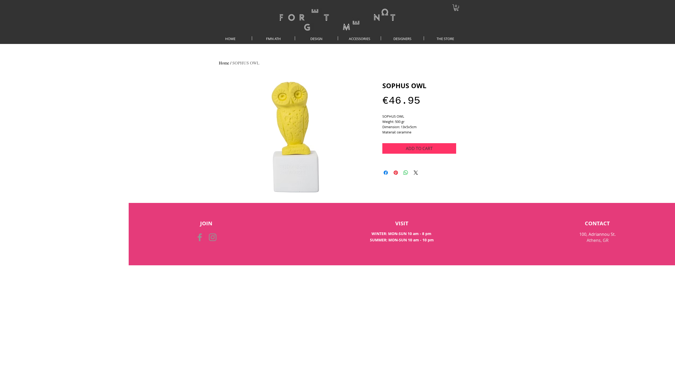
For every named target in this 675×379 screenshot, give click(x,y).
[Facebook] (200, 237)
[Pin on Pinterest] (396, 172)
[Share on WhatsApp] (406, 172)
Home (224, 63)
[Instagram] (213, 237)
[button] (456, 7)
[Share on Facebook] (386, 172)
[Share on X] (416, 172)
